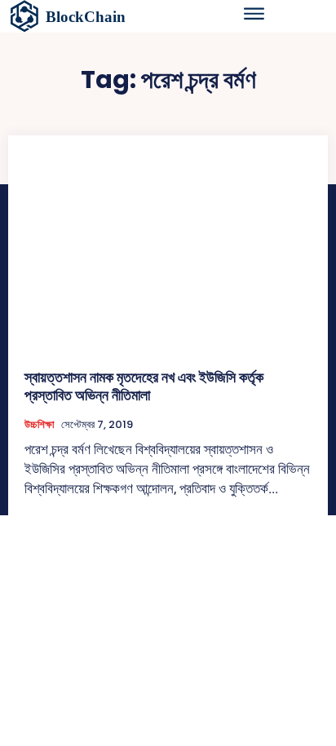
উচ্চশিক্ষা (39, 424)
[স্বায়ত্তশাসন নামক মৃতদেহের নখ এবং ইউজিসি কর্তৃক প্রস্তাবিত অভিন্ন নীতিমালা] (168, 252)
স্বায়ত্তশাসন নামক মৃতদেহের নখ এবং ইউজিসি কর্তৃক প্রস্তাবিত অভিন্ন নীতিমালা (143, 386)
